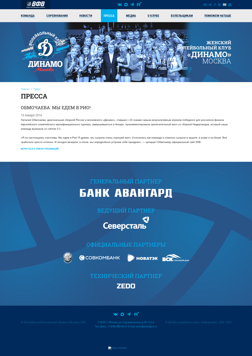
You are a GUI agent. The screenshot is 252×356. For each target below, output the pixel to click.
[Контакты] (205, 5)
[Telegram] (132, 4)
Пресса (37, 89)
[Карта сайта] (210, 5)
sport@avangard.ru (146, 326)
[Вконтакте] (119, 4)
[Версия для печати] (219, 5)
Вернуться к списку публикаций (40, 149)
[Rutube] (139, 4)
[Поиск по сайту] (214, 5)
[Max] (126, 4)
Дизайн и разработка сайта (183, 322)
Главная (25, 89)
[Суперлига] (35, 4)
